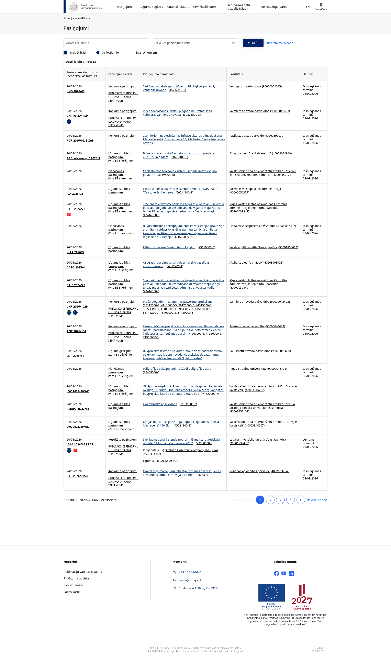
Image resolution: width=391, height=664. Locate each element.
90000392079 (274, 135)
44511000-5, (203, 309)
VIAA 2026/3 (75, 252)
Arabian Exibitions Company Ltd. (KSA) (192, 450)
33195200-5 (166, 175)
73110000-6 (206, 247)
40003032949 (282, 153)
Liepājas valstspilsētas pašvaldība (253, 226)
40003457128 (282, 175)
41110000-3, (169, 305)
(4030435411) (152, 454)
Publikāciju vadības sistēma (83, 571)
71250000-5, (214, 333)
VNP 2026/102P (77, 306)
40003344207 (255, 390)
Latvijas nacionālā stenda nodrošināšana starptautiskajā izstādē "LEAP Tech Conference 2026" (181, 441)
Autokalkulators (178, 6)
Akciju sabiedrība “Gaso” (246, 262)
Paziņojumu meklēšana (77, 18)
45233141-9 (204, 475)
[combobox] (195, 42)
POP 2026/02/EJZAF (80, 140)
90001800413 (288, 247)
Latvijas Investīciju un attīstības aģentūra (258, 439)
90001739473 (239, 443)
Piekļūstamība (73, 585)
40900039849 (239, 211)
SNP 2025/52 (75, 356)
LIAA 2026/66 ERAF (80, 444)
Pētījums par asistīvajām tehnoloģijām (169, 247)
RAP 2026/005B (77, 476)
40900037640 (280, 471)
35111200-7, (151, 312)
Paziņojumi (125, 6)
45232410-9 (177, 90)
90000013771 (277, 368)
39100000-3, (169, 309)
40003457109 (239, 411)
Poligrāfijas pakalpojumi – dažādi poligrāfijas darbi (177, 368)
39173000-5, (187, 305)
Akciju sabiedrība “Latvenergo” (250, 153)
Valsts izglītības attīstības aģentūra (254, 247)
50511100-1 (184, 192)
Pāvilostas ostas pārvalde (247, 135)
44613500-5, (204, 305)
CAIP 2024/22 (76, 209)
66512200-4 (174, 266)
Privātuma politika (76, 578)
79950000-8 (204, 443)
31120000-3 (185, 312)
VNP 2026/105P (77, 116)
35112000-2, (152, 305)
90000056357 (239, 192)
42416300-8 (151, 215)
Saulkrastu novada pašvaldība (250, 351)
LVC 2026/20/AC (78, 427)
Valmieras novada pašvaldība (249, 111)
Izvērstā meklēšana (280, 43)
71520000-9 (184, 237)
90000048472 (275, 326)
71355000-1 (151, 337)
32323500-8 (192, 115)
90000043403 (280, 111)
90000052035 (272, 86)
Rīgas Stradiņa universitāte (248, 368)
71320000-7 (210, 394)
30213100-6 (179, 157)
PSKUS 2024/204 (78, 409)
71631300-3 (188, 404)
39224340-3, (151, 309)
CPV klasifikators (204, 6)
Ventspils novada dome (245, 86)
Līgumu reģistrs (152, 6)
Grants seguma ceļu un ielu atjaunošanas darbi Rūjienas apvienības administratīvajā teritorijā (182, 473)
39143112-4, (186, 309)
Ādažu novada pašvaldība (247, 326)
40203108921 (273, 262)
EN (308, 7)
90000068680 (281, 351)
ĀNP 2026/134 (76, 331)
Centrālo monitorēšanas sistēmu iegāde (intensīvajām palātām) (180, 173)
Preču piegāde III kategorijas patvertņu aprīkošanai (178, 301)
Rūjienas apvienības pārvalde (250, 471)
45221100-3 (182, 425)
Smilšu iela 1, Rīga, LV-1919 (198, 588)
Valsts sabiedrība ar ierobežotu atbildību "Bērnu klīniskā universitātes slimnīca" (263, 173)
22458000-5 (151, 372)
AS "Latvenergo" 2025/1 (83, 158)
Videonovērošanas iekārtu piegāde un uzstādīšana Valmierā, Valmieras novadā (177, 113)
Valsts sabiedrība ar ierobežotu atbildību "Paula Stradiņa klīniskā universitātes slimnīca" (262, 406)
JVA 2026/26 (75, 194)
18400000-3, (169, 312)
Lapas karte (72, 592)
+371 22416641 (190, 572)
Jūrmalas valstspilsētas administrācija (255, 189)
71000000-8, (197, 333)
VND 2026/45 (76, 91)
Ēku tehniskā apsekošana (160, 404)
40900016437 (286, 226)
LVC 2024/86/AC (78, 391)
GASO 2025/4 (76, 267)
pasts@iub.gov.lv (190, 580)
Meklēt (253, 43)
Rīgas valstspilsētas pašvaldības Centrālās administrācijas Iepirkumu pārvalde (258, 206)
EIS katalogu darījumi (276, 6)
